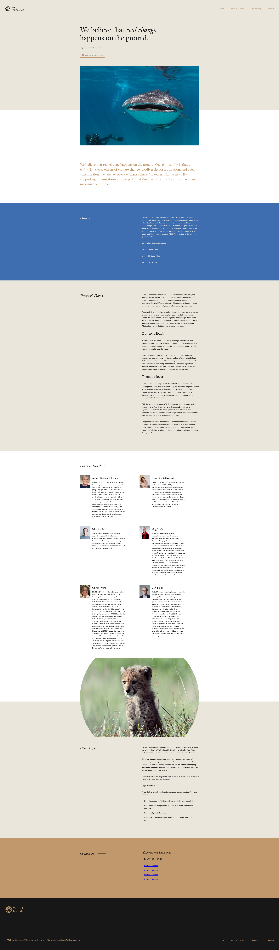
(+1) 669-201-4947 (152, 859)
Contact (271, 9)
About (222, 9)
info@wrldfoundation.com (156, 852)
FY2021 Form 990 (151, 879)
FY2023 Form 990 (151, 870)
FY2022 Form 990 (151, 875)
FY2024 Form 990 (151, 866)
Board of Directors (237, 9)
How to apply (256, 9)
